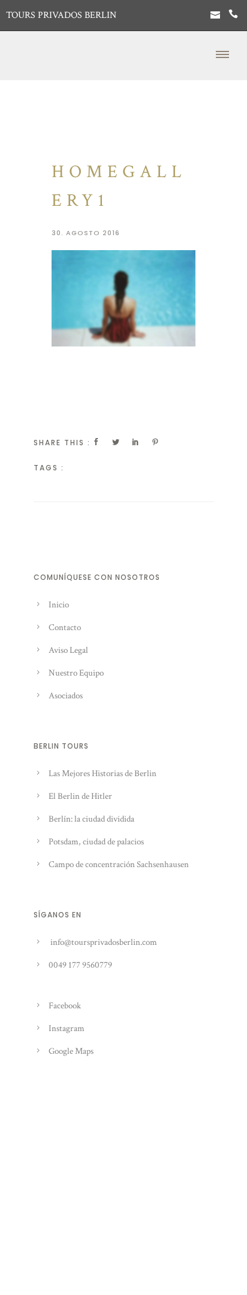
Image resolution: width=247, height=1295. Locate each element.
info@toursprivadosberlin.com (103, 942)
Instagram (67, 1028)
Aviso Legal (68, 650)
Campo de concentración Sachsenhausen (119, 864)
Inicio (59, 604)
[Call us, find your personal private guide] (233, 15)
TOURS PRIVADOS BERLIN (61, 15)
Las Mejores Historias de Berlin (102, 773)
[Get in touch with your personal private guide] (215, 15)
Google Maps (71, 1051)
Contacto (65, 627)
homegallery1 (119, 186)
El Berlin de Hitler (80, 796)
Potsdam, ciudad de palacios (96, 841)
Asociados (66, 695)
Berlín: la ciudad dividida (91, 819)
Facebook (65, 1005)
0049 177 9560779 (80, 965)
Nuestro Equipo (76, 673)
